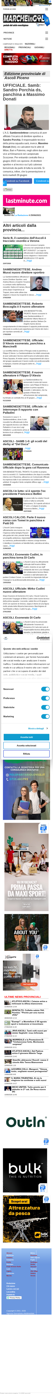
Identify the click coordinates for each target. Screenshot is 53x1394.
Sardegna (33, 1262)
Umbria (33, 1273)
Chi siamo (10, 1286)
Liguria (8, 1271)
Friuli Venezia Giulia (13, 1266)
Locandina (10, 1292)
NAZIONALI (30, 44)
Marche (9, 1275)
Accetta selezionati (26, 745)
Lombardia (10, 1273)
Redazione (10, 1283)
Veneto (32, 1275)
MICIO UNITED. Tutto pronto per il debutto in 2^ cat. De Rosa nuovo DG (29, 1089)
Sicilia (32, 1264)
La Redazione (21, 215)
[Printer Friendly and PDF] (8, 189)
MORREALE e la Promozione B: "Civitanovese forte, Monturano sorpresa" (28, 1041)
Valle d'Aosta (35, 1257)
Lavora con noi (12, 1289)
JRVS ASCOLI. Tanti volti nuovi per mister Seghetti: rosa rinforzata (29, 1032)
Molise (32, 1253)
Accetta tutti (26, 737)
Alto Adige (34, 1271)
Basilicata (10, 1255)
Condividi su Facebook (17, 181)
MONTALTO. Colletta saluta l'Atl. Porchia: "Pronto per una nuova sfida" (28, 1012)
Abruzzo (9, 1253)
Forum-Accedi (13, 9)
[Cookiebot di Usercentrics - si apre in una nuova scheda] (37, 638)
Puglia (32, 1260)
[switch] (45, 698)
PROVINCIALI (25, 47)
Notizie (11, 39)
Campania (10, 1260)
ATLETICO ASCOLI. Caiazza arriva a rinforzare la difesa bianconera (29, 1002)
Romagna (9, 1264)
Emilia (8, 1262)
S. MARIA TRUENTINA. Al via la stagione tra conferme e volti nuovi (28, 1079)
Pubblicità (10, 1295)
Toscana (33, 1266)
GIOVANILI (39, 47)
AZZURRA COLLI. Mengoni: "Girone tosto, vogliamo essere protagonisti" (29, 1070)
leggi (29, 260)
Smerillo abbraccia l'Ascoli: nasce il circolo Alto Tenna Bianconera (30, 1061)
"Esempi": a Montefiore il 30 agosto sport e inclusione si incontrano (29, 1022)
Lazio (8, 1269)
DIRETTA (8, 50)
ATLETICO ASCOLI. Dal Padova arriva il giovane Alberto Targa (27, 1052)
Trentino (33, 1269)
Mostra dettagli (36, 728)
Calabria (9, 1257)
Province (12, 33)
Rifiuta (26, 754)
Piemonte (33, 1255)
